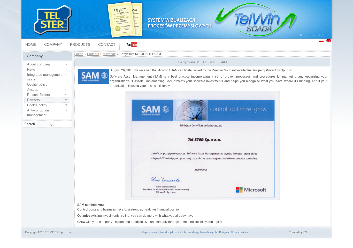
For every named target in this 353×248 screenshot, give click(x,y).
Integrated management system (45, 77)
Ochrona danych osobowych (198, 232)
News (31, 69)
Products (80, 44)
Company (53, 44)
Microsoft (109, 54)
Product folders (38, 95)
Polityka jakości (169, 232)
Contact (107, 44)
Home (30, 44)
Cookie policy (37, 105)
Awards (32, 90)
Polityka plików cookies (233, 232)
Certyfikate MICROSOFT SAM (202, 62)
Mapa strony (149, 232)
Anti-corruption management (38, 112)
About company (39, 64)
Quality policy (37, 84)
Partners (33, 100)
